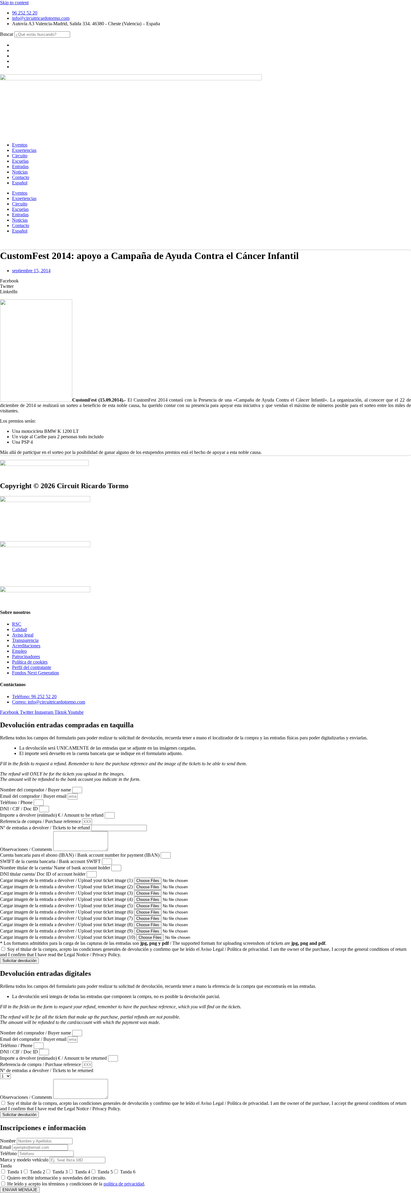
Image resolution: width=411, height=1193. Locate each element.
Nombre (8, 1140)
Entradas (20, 166)
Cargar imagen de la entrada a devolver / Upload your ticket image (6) (67, 911)
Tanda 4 (82, 1171)
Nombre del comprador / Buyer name (36, 789)
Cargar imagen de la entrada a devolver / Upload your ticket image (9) (67, 930)
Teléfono (9, 1153)
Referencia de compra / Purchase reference (41, 821)
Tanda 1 (15, 1171)
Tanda (6, 1165)
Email (6, 1147)
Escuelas (20, 161)
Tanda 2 (37, 1171)
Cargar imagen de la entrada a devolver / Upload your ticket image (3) (67, 893)
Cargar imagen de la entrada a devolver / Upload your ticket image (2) (67, 886)
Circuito (19, 155)
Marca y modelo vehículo (25, 1159)
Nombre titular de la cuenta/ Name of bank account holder (55, 867)
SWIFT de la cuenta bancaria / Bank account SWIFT (51, 861)
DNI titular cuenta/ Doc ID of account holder (43, 874)
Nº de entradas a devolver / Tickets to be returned (46, 1070)
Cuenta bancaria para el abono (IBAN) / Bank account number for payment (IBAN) (80, 855)
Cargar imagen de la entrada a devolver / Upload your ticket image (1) (67, 880)
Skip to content (14, 2)
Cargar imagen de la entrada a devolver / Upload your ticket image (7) (67, 918)
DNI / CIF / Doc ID (19, 808)
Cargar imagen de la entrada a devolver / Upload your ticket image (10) (68, 937)
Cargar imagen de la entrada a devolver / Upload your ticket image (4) (67, 899)
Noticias (20, 171)
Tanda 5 (105, 1171)
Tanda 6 (127, 1171)
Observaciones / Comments (26, 849)
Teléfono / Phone (17, 802)
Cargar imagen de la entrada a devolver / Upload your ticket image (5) (67, 905)
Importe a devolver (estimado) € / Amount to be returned (54, 1058)
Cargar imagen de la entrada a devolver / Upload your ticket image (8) (67, 924)
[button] (205, 281)
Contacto (20, 177)
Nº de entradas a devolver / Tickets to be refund (45, 827)
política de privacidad (124, 1183)
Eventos (19, 144)
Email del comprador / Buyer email (34, 796)
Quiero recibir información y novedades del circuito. (56, 1177)
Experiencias (24, 150)
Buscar (6, 34)
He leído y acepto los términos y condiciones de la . (76, 1183)
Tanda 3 (60, 1171)
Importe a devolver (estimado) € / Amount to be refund (52, 815)
